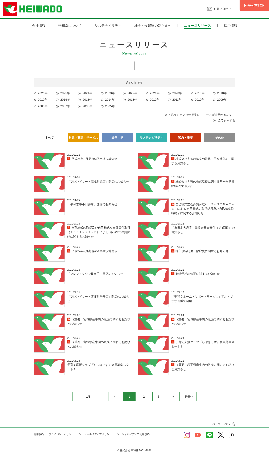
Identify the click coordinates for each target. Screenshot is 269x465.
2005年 (110, 106)
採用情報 (230, 25)
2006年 (87, 106)
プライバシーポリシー (61, 434)
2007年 (65, 106)
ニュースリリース (197, 25)
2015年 (87, 99)
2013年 (132, 99)
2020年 (177, 93)
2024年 (87, 93)
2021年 (155, 93)
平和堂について (70, 25)
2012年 (155, 99)
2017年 (42, 99)
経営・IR (117, 137)
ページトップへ (221, 424)
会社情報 (38, 25)
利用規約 (39, 434)
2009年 (222, 99)
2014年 (110, 99)
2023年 (110, 93)
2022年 (132, 93)
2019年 (199, 93)
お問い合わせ (222, 9)
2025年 (65, 93)
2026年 (42, 93)
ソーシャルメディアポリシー (95, 434)
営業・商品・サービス (83, 137)
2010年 (199, 99)
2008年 (42, 106)
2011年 (177, 99)
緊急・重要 (185, 137)
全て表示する (226, 120)
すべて (49, 137)
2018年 (222, 93)
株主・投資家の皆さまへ (152, 25)
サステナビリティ (108, 25)
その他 (219, 137)
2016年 (65, 99)
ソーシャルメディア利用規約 (133, 434)
